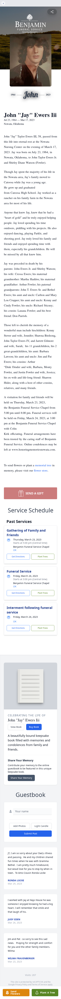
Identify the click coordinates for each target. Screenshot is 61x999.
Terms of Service (39, 984)
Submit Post (30, 833)
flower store (40, 470)
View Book (16, 726)
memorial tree (43, 465)
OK (14, 550)
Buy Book (34, 726)
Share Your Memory (21, 777)
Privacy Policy (21, 984)
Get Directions (18, 556)
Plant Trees (43, 556)
